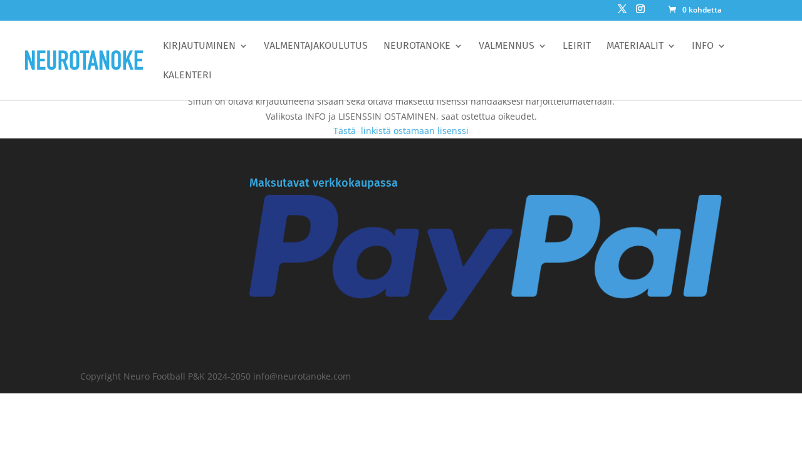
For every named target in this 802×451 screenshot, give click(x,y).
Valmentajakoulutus (316, 46)
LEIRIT (577, 46)
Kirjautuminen (199, 46)
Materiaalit (635, 46)
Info (703, 46)
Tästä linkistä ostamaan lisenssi (401, 131)
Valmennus (506, 46)
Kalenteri (187, 76)
